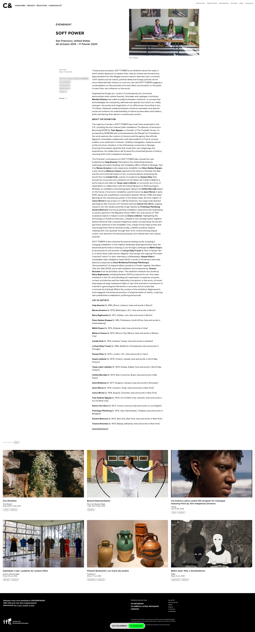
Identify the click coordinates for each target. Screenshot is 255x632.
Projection (181, 512)
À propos (234, 3)
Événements (224, 3)
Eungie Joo (63, 91)
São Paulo (6, 579)
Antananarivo (92, 579)
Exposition (14, 509)
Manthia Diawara (65, 88)
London (6, 509)
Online (174, 512)
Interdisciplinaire (64, 85)
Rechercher (200, 3)
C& (7, 5)
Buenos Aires (175, 579)
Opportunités (212, 3)
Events (16, 442)
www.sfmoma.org (100, 428)
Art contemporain (65, 82)
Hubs (241, 3)
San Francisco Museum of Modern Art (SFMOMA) (74, 78)
